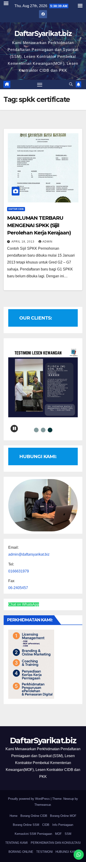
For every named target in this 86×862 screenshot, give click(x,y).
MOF (58, 833)
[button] (71, 84)
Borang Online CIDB (33, 816)
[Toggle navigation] (40, 84)
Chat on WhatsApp (23, 604)
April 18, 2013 (23, 241)
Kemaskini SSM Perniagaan (33, 833)
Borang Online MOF (63, 816)
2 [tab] (43, 430)
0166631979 (18, 571)
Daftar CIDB (16, 209)
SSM (68, 833)
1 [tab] (36, 430)
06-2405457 (18, 588)
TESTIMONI (44, 851)
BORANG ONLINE (20, 851)
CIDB (45, 824)
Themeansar (42, 804)
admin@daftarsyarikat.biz (29, 554)
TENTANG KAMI (16, 842)
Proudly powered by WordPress (29, 798)
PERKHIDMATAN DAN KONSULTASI (56, 842)
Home (13, 816)
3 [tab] (50, 430)
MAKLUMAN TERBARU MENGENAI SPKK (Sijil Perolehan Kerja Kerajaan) (39, 225)
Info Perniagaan (62, 824)
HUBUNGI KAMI (66, 851)
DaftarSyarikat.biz (43, 33)
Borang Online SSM (26, 824)
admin (47, 241)
